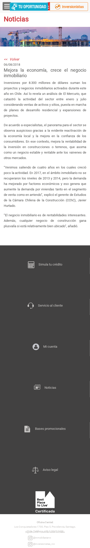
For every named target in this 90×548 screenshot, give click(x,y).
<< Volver (11, 59)
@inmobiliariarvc (41, 537)
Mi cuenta (50, 346)
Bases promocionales (50, 429)
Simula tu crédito (50, 264)
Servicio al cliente (50, 305)
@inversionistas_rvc (43, 544)
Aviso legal (50, 470)
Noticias (50, 387)
